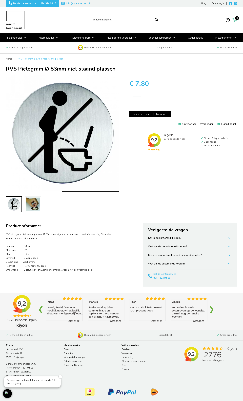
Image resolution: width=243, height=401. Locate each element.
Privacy (125, 369)
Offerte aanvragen (73, 361)
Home (9, 59)
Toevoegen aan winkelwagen (148, 114)
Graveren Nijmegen (74, 365)
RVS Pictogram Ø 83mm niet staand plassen (40, 59)
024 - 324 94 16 (161, 277)
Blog (124, 365)
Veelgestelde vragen (74, 357)
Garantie (68, 353)
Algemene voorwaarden (134, 361)
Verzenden (127, 353)
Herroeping (127, 357)
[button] (7, 393)
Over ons (68, 349)
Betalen (126, 349)
